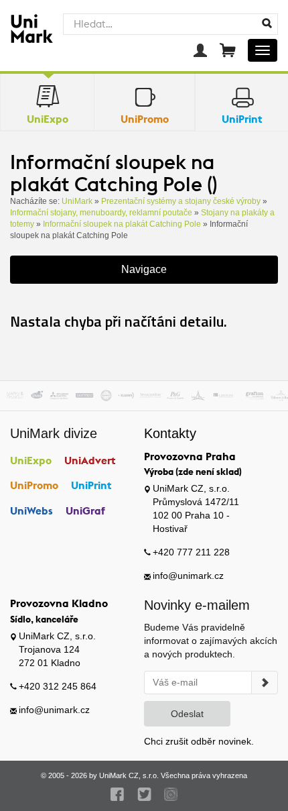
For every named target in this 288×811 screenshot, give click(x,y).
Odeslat (187, 713)
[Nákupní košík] (228, 50)
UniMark (77, 201)
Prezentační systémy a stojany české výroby (181, 201)
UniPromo (34, 485)
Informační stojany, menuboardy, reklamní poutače (101, 212)
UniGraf (85, 510)
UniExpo (31, 460)
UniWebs (31, 510)
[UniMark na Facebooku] (118, 794)
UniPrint (91, 485)
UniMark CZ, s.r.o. (129, 775)
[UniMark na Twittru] (144, 794)
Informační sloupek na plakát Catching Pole (122, 224)
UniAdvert (90, 460)
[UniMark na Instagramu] (171, 794)
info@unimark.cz (188, 575)
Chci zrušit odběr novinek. (199, 741)
